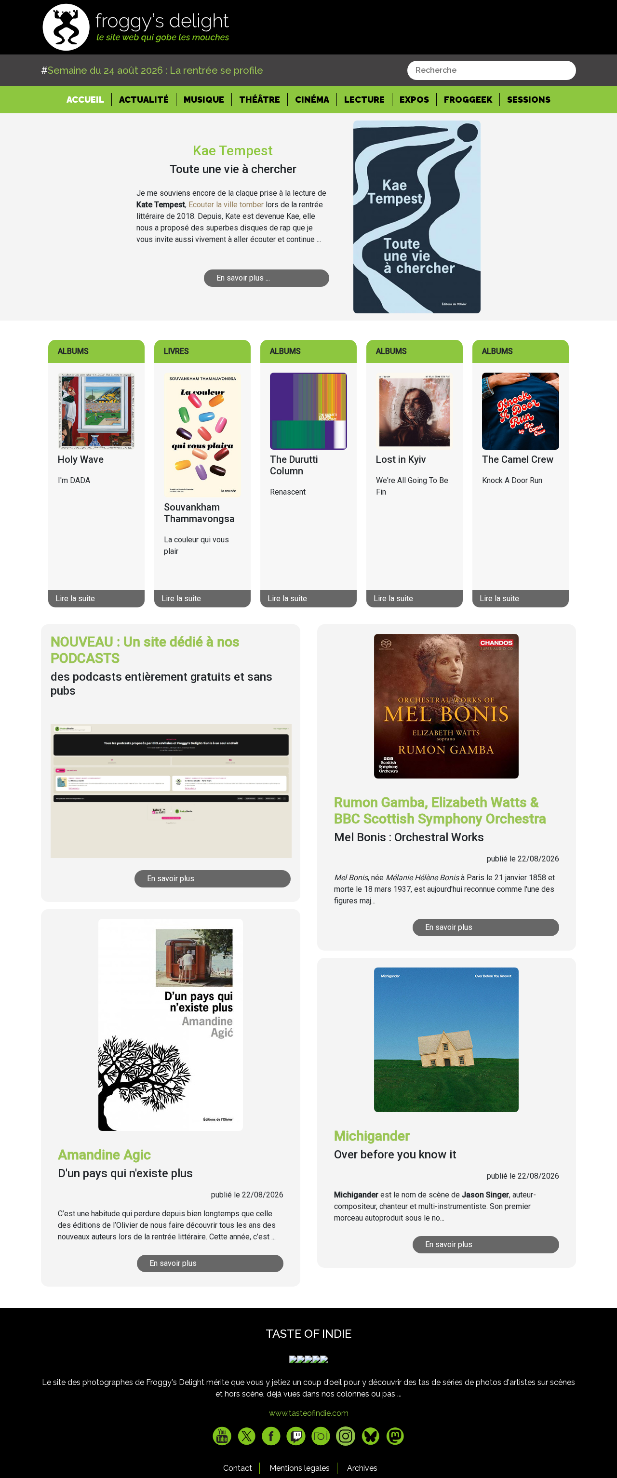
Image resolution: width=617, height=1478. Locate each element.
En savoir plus (170, 878)
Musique (204, 99)
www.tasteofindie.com (309, 1413)
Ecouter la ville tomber (226, 204)
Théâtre (259, 99)
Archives (362, 1468)
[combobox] (492, 70)
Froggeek (468, 99)
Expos (414, 99)
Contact (237, 1468)
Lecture (364, 99)
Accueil (89, 99)
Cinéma (312, 99)
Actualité (144, 99)
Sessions (528, 99)
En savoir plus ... (243, 277)
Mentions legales (299, 1468)
